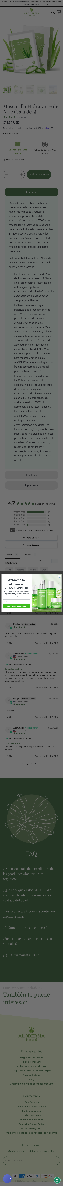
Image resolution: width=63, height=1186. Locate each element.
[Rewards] (7, 1178)
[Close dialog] (59, 576)
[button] (57, 1180)
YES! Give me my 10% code (16, 606)
